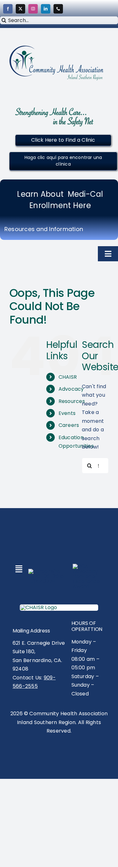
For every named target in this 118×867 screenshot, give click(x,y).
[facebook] (8, 9)
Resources (72, 401)
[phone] (58, 9)
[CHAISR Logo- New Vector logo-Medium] (38, 607)
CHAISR (68, 377)
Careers (69, 425)
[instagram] (33, 9)
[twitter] (20, 9)
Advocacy (71, 389)
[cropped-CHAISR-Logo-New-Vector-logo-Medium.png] (56, 48)
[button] (63, 139)
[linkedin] (45, 9)
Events (67, 413)
